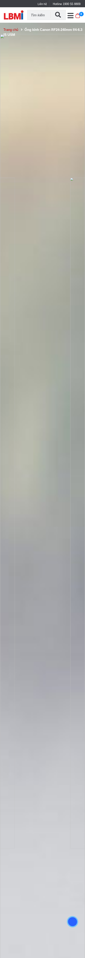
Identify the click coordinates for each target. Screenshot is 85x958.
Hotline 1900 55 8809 (66, 4)
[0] (77, 18)
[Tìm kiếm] (58, 15)
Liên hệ (42, 4)
